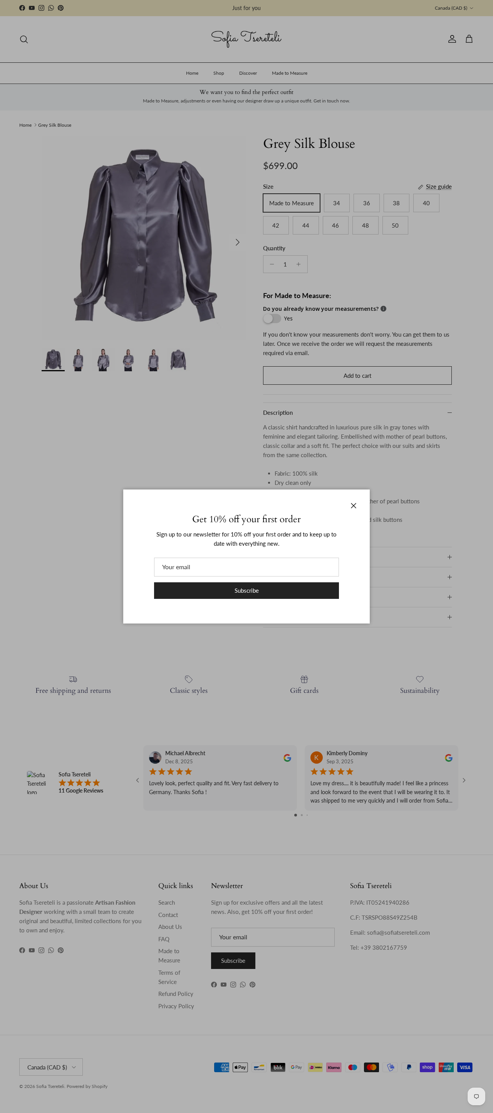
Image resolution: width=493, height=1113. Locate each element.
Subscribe (247, 590)
